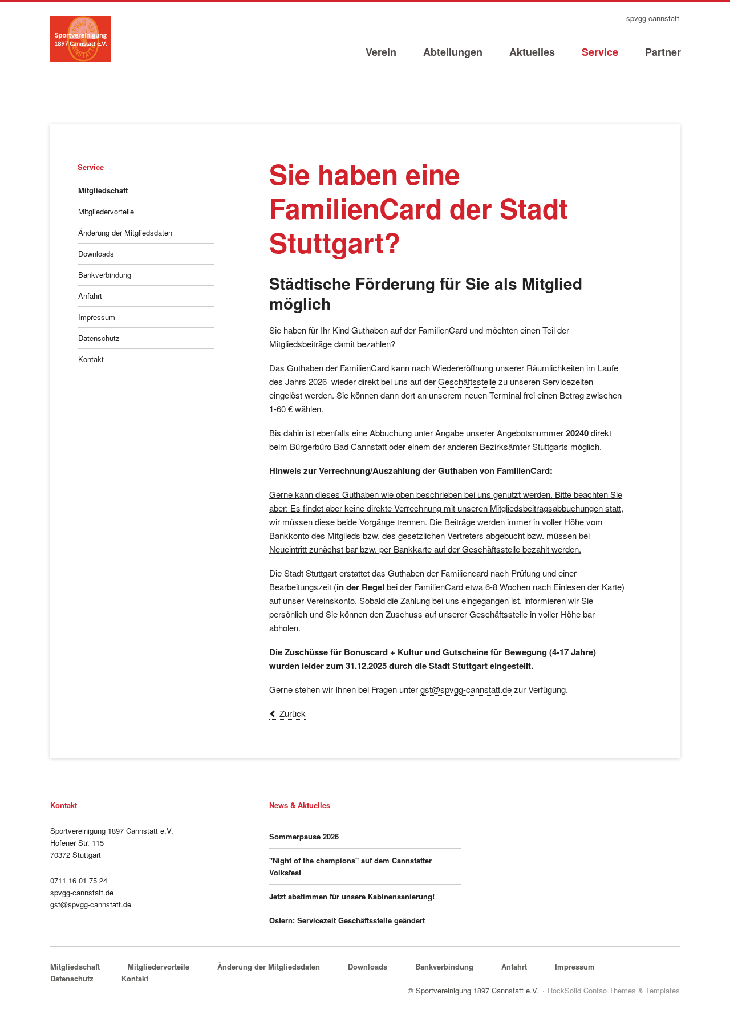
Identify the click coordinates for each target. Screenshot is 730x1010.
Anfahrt (90, 295)
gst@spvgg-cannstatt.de (466, 689)
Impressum (96, 316)
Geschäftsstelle (467, 381)
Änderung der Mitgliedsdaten (125, 232)
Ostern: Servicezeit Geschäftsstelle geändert (347, 920)
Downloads (96, 253)
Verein (381, 51)
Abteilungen (452, 51)
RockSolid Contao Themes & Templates (614, 990)
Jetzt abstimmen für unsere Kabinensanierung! (352, 896)
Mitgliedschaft (103, 190)
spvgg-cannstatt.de (81, 892)
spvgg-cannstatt (652, 18)
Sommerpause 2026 (304, 836)
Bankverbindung (104, 274)
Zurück (292, 713)
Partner (663, 51)
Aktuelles (532, 51)
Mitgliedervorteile (106, 211)
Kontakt (91, 359)
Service (600, 51)
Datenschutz (99, 337)
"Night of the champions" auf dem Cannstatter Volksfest (350, 866)
